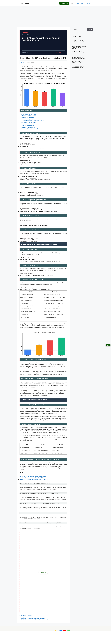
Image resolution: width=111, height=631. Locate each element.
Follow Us (43, 572)
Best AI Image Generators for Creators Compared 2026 (78, 67)
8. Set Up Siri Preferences (27, 125)
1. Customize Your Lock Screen (29, 114)
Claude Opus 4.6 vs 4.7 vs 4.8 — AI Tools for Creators (34, 479)
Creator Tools (65, 3)
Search (90, 29)
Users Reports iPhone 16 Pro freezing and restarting (33, 618)
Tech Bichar (24, 3)
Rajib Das (22, 62)
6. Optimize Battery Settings (28, 122)
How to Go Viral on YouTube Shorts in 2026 (31, 477)
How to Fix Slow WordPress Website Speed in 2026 (78, 62)
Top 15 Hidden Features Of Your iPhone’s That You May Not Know (35, 619)
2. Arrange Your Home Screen (29, 115)
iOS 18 (22, 617)
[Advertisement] (55, 16)
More (72, 3)
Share (108, 345)
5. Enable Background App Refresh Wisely (32, 120)
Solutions (88, 3)
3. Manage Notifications (27, 117)
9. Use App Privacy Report (28, 127)
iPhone (25, 617)
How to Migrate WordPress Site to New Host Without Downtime (79, 47)
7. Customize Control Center (28, 124)
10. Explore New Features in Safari (30, 129)
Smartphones (80, 3)
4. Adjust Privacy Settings (28, 119)
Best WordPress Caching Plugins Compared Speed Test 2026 (78, 52)
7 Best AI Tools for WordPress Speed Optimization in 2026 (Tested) (78, 42)
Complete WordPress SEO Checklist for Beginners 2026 (78, 58)
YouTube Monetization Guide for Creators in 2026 (33, 476)
